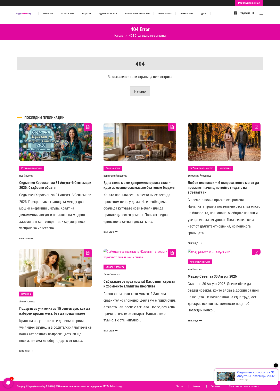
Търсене (245, 13)
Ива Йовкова (26, 175)
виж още (24, 238)
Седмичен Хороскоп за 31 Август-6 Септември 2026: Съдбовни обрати (55, 185)
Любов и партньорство (137, 13)
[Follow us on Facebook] (235, 12)
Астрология (67, 13)
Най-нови (48, 13)
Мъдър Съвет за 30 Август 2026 (212, 276)
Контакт (197, 386)
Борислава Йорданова (115, 175)
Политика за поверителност (244, 386)
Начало (140, 91)
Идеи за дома (113, 168)
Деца (203, 13)
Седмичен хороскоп (31, 168)
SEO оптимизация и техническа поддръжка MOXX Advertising (89, 386)
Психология (186, 13)
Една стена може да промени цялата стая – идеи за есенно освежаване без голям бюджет (140, 185)
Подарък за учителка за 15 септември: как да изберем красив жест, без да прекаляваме (54, 311)
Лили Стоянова (27, 301)
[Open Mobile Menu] (261, 13)
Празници (26, 293)
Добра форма (165, 13)
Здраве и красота (108, 13)
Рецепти (86, 13)
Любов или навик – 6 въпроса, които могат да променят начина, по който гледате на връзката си (223, 187)
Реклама (215, 386)
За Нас (180, 386)
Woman (23, 13)
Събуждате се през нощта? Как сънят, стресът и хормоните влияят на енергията (139, 283)
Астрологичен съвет (200, 261)
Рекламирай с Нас (249, 3)
